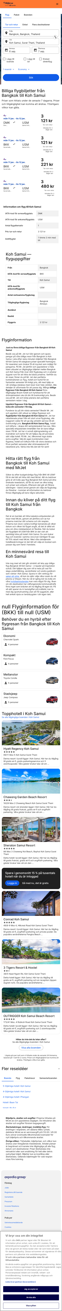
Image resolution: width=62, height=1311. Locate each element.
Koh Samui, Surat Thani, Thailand (27, 42)
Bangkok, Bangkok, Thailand (24, 34)
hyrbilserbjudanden (20, 581)
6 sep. (12, 51)
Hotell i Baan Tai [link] (10, 1102)
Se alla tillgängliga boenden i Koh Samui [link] (20, 717)
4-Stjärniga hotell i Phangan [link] (16, 1097)
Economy (22, 69)
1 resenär (7, 69)
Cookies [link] (8, 1227)
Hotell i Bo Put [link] (9, 1108)
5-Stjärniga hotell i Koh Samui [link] (16, 1086)
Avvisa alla (30, 1297)
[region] (31, 1271)
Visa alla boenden (31, 1047)
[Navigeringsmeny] (57, 4)
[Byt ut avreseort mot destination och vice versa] (55, 37)
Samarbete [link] (9, 1197)
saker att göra (12, 576)
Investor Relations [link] (12, 1206)
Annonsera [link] (9, 1211)
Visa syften (31, 1305)
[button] (31, 1069)
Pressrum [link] (8, 1201)
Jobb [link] (7, 1188)
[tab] (7, 15)
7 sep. (41, 51)
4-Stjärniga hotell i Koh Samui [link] (16, 1091)
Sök (31, 77)
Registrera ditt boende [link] (13, 1192)
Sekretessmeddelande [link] (14, 1222)
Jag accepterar (31, 1289)
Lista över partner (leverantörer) (20, 1282)
